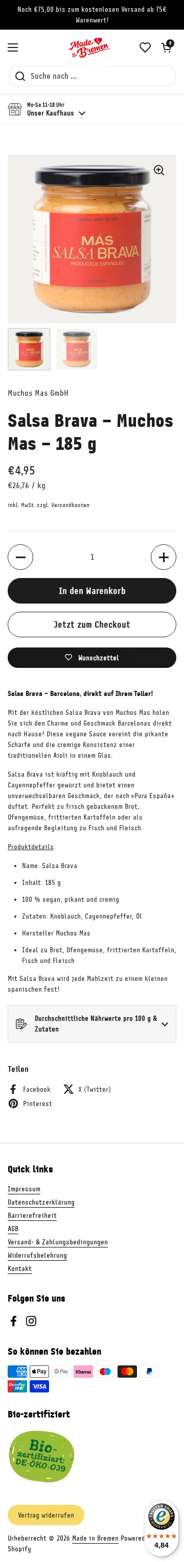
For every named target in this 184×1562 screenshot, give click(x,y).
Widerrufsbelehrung (37, 1255)
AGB (13, 1228)
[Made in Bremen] (89, 47)
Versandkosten (70, 505)
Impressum (24, 1189)
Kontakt (20, 1268)
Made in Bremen (95, 1538)
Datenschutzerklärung (41, 1202)
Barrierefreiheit (32, 1215)
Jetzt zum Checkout (92, 624)
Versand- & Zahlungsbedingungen (58, 1242)
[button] (166, 47)
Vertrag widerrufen (46, 1515)
